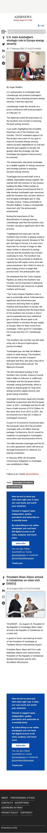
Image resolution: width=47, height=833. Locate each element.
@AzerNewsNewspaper (23, 558)
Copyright (26, 812)
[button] (3, 38)
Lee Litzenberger (14, 487)
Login (42, 25)
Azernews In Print (12, 807)
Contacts (7, 802)
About (4, 798)
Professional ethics (22, 798)
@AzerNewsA (32, 474)
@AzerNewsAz (19, 555)
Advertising (22, 802)
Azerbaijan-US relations (23, 483)
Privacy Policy (9, 812)
